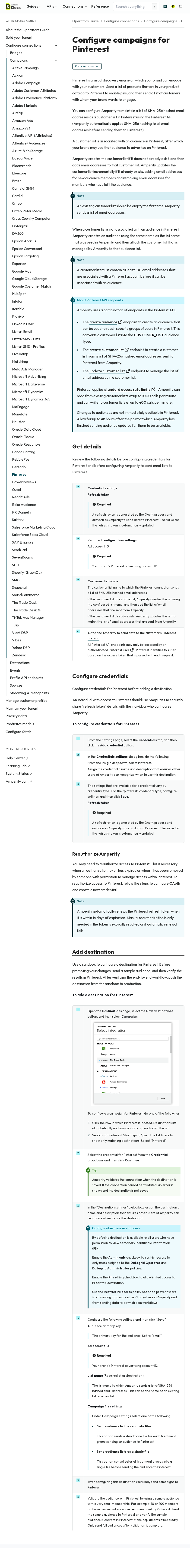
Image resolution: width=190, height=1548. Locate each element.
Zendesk (18, 655)
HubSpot (19, 294)
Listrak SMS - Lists (26, 339)
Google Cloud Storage (29, 279)
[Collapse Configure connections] (56, 45)
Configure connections (23, 45)
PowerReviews (24, 482)
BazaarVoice (22, 158)
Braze (17, 181)
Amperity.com (17, 781)
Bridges (16, 53)
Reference (100, 6)
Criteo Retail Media (27, 211)
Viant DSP (20, 633)
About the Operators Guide (28, 29)
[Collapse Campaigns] (56, 60)
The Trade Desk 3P (26, 610)
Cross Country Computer (31, 218)
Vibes (16, 640)
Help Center (15, 758)
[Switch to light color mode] (180, 6)
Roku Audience (24, 504)
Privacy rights (16, 716)
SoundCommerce (25, 595)
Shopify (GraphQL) (27, 572)
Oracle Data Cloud (26, 429)
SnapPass (157, 699)
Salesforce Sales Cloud (30, 534)
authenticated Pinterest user (108, 650)
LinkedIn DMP (23, 324)
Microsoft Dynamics (28, 392)
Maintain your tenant (22, 708)
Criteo (17, 203)
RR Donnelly (21, 512)
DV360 (18, 233)
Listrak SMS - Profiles (28, 346)
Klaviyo (18, 316)
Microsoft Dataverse (28, 384)
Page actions (84, 66)
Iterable (18, 309)
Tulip (15, 625)
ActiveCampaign (25, 68)
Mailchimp (20, 361)
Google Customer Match (31, 286)
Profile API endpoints (26, 678)
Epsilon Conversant (27, 248)
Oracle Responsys (26, 444)
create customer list (106, 349)
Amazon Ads (22, 120)
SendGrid (19, 550)
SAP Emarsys (22, 542)
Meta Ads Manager (27, 369)
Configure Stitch (18, 731)
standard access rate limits (127, 389)
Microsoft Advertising (29, 376)
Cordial (17, 196)
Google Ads (21, 271)
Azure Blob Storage (27, 151)
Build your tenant (19, 37)
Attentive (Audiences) (29, 143)
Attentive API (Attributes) (32, 135)
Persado (19, 467)
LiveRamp (20, 354)
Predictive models (20, 723)
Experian (19, 264)
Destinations (20, 663)
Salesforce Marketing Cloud (33, 527)
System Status (17, 773)
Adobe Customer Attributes (34, 90)
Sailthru (18, 519)
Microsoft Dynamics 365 (31, 399)
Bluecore (19, 173)
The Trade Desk (24, 602)
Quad (16, 489)
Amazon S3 (21, 128)
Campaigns (19, 60)
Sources (16, 685)
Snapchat (19, 587)
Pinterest (20, 474)
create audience (103, 322)
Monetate (20, 414)
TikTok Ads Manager (28, 617)
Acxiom (18, 75)
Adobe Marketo (24, 105)
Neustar (18, 422)
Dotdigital (20, 226)
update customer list (107, 371)
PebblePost (21, 459)
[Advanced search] (165, 6)
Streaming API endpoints (29, 693)
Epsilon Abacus (24, 241)
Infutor (17, 301)
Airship (17, 113)
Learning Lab (16, 765)
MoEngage (20, 407)
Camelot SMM (23, 188)
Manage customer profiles (26, 700)
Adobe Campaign (26, 83)
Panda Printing (23, 452)
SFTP (16, 565)
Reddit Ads (21, 497)
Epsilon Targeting (25, 256)
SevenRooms (22, 557)
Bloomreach (21, 166)
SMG (16, 580)
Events (15, 670)
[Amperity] (173, 6)
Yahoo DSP (21, 648)
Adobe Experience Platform (34, 98)
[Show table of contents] (182, 21)
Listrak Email (22, 331)
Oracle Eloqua (23, 437)
